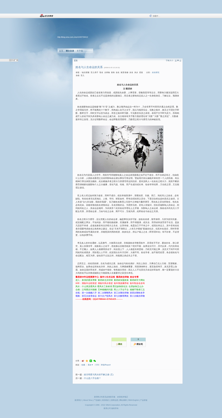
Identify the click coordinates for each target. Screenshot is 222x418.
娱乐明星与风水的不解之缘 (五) (99, 374)
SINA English (133, 400)
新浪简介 (78, 400)
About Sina (87, 400)
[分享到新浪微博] (83, 361)
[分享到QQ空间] (87, 361)
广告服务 (97, 400)
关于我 (80, 51)
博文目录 (70, 51)
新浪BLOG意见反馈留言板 (104, 397)
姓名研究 (155, 72)
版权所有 (115, 408)
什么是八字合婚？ (92, 378)
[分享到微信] (94, 361)
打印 (97, 365)
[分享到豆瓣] (91, 361)
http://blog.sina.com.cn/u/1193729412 (72, 37)
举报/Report (106, 365)
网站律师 (123, 400)
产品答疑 (143, 400)
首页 (61, 51)
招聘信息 (114, 400)
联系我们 (105, 400)
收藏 (83, 365)
